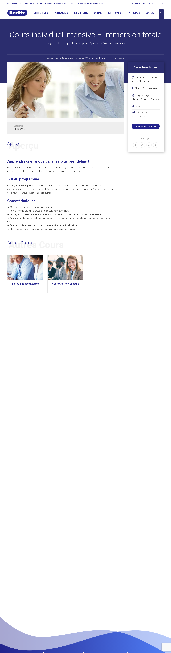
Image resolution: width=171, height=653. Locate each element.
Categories (18, 126)
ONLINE (98, 13)
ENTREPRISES (41, 13)
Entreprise (19, 128)
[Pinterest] (155, 145)
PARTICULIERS (61, 13)
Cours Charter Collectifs (65, 283)
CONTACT (151, 13)
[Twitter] (149, 145)
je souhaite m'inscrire (145, 126)
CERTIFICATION (115, 13)
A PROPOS (134, 13)
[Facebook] (135, 145)
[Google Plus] (142, 145)
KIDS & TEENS (81, 13)
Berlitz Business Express (25, 283)
